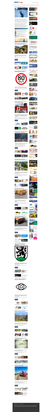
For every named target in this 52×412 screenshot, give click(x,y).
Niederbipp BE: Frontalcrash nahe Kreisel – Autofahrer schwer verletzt (21, 338)
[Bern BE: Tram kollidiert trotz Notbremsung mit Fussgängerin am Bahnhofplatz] (21, 373)
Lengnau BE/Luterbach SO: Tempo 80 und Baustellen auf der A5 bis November (20, 71)
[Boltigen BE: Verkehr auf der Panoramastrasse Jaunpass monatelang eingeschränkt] (21, 316)
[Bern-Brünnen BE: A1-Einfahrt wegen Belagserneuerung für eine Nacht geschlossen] (21, 165)
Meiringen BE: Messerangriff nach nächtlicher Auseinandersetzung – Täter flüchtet (21, 132)
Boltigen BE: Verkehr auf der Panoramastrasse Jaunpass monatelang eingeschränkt (21, 311)
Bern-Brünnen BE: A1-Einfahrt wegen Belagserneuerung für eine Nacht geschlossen (21, 159)
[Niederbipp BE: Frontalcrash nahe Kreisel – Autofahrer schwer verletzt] (21, 344)
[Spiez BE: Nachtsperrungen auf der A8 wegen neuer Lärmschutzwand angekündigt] (21, 49)
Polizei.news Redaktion (19, 113)
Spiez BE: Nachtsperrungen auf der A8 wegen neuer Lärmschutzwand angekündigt (21, 43)
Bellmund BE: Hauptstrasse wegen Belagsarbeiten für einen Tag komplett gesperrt (21, 189)
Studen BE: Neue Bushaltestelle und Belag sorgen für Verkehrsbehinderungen (20, 216)
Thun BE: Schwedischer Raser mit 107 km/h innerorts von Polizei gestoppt (21, 102)
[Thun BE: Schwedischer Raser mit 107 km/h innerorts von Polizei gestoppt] (21, 108)
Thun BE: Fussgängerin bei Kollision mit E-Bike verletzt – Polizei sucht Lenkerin (21, 279)
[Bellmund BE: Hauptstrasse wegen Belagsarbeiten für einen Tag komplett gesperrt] (21, 194)
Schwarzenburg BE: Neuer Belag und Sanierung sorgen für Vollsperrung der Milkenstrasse (20, 244)
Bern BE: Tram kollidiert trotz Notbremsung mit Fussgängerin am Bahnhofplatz (21, 365)
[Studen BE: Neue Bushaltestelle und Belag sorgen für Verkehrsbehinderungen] (21, 222)
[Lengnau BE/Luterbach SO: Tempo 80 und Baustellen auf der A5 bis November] (21, 79)
